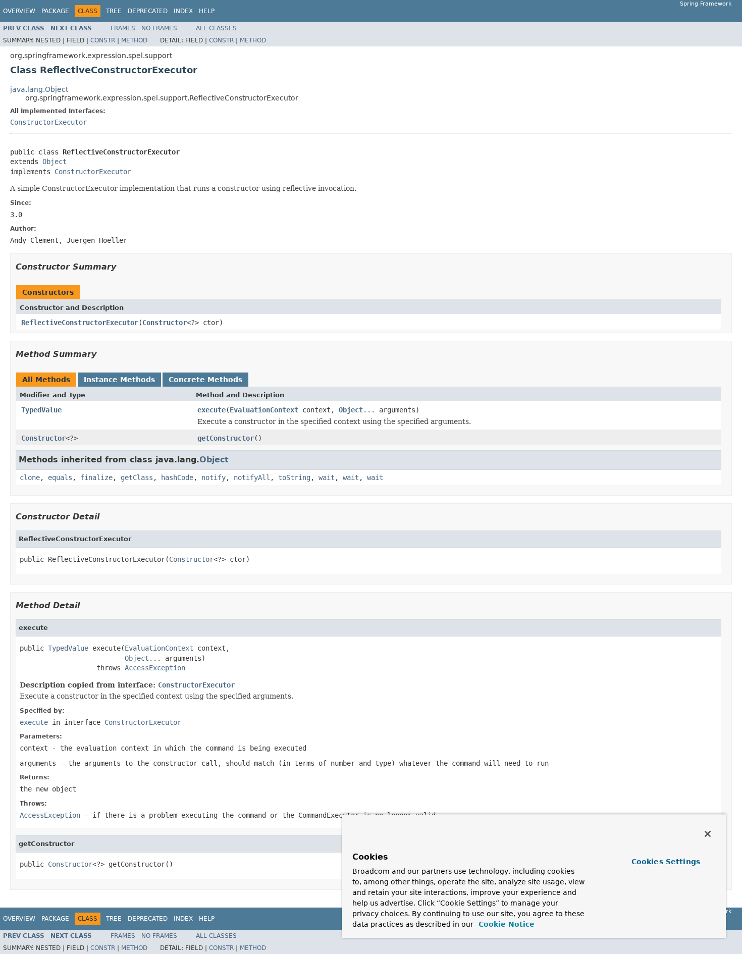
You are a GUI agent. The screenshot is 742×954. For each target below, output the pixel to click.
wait (327, 477)
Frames (123, 28)
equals (60, 477)
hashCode (177, 477)
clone (30, 477)
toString (294, 477)
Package (55, 11)
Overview (19, 11)
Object (54, 161)
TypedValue (41, 410)
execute (211, 410)
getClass (137, 477)
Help (207, 11)
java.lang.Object (39, 89)
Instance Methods (119, 380)
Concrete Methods (205, 380)
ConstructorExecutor (48, 122)
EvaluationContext (264, 410)
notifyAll (252, 477)
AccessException (155, 668)
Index (183, 11)
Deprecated (148, 11)
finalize (96, 477)
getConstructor (225, 438)
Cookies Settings (665, 862)
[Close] (708, 834)
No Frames (159, 28)
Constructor (164, 323)
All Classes (216, 28)
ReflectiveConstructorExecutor (79, 323)
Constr (102, 40)
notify (213, 477)
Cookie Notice (505, 924)
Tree (114, 11)
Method (134, 40)
